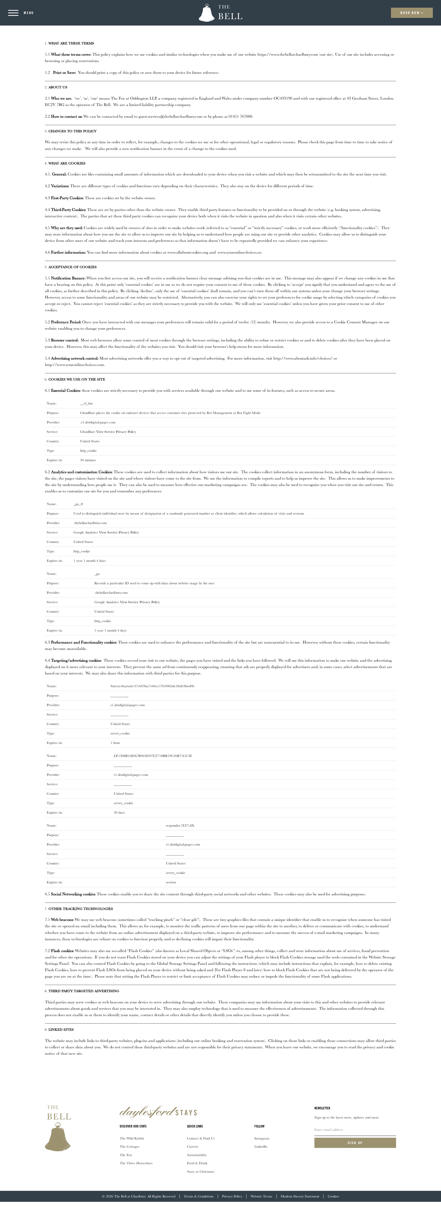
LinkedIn (260, 1146)
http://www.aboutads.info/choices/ (303, 358)
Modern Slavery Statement (300, 1196)
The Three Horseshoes (136, 1163)
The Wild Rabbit (132, 1138)
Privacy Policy (232, 1196)
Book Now (410, 13)
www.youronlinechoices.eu (239, 252)
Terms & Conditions (199, 1196)
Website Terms (261, 1196)
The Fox (126, 1155)
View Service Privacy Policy (116, 432)
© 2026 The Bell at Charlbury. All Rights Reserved (138, 1196)
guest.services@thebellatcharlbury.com (170, 116)
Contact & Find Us (201, 1138)
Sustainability (197, 1155)
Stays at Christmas (200, 1171)
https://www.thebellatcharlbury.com (288, 54)
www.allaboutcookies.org (187, 252)
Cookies (333, 1196)
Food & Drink (197, 1163)
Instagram (261, 1138)
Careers (192, 1146)
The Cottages (129, 1146)
